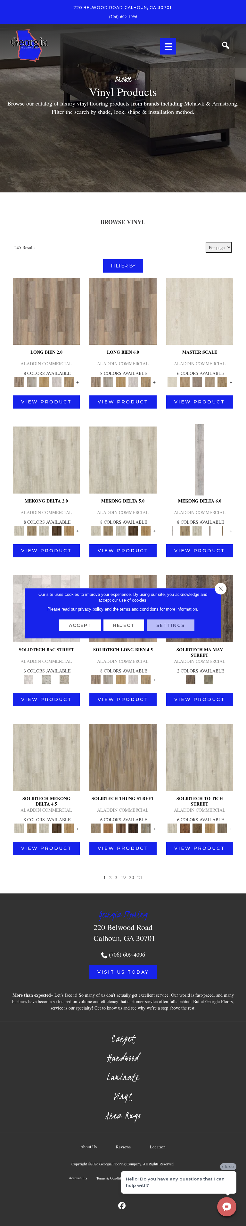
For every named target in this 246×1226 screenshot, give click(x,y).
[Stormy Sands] (108, 828)
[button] (123, 972)
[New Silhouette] (146, 828)
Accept (80, 625)
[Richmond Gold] (210, 828)
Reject (124, 625)
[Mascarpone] (56, 381)
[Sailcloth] (44, 530)
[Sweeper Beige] (31, 530)
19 (123, 877)
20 (131, 877)
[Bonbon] (197, 828)
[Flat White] (199, 310)
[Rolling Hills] (222, 381)
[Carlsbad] (44, 381)
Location (158, 1147)
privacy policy (90, 608)
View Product (46, 402)
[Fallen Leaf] (185, 828)
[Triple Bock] (69, 381)
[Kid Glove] (46, 459)
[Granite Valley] (31, 381)
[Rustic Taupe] (222, 828)
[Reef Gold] (69, 530)
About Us (88, 1146)
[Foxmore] (185, 381)
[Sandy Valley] (122, 757)
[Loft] (191, 679)
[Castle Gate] (64, 679)
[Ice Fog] (28, 679)
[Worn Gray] (209, 679)
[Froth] (46, 310)
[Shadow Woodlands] (120, 828)
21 (140, 877)
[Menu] (168, 46)
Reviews (123, 1147)
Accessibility (78, 1177)
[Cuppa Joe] (56, 530)
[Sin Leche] (197, 381)
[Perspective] (46, 679)
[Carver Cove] (210, 381)
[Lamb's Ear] (199, 757)
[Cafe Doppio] (133, 828)
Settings (170, 625)
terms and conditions (139, 608)
